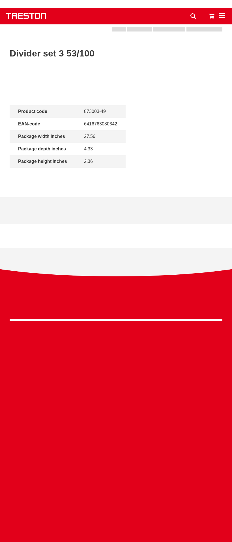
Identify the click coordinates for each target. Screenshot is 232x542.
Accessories (22, 396)
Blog (14, 471)
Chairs (16, 387)
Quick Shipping (165, 349)
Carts (15, 361)
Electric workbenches (101, 369)
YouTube (216, 303)
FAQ (14, 497)
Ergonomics (162, 375)
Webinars (19, 462)
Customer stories (27, 479)
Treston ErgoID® (167, 436)
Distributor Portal (26, 488)
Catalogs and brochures (34, 444)
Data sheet (20, 217)
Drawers (18, 369)
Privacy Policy (177, 301)
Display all (28, 175)
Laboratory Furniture (100, 343)
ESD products (94, 352)
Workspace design (168, 358)
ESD (155, 384)
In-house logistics (167, 401)
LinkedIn (205, 303)
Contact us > (30, 513)
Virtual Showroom (168, 410)
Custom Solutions (168, 366)
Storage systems (26, 352)
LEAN (156, 392)
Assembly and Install (171, 444)
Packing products (97, 361)
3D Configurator (26, 436)
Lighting (18, 378)
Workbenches (23, 343)
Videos (17, 453)
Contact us (136, 4)
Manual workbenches (101, 378)
